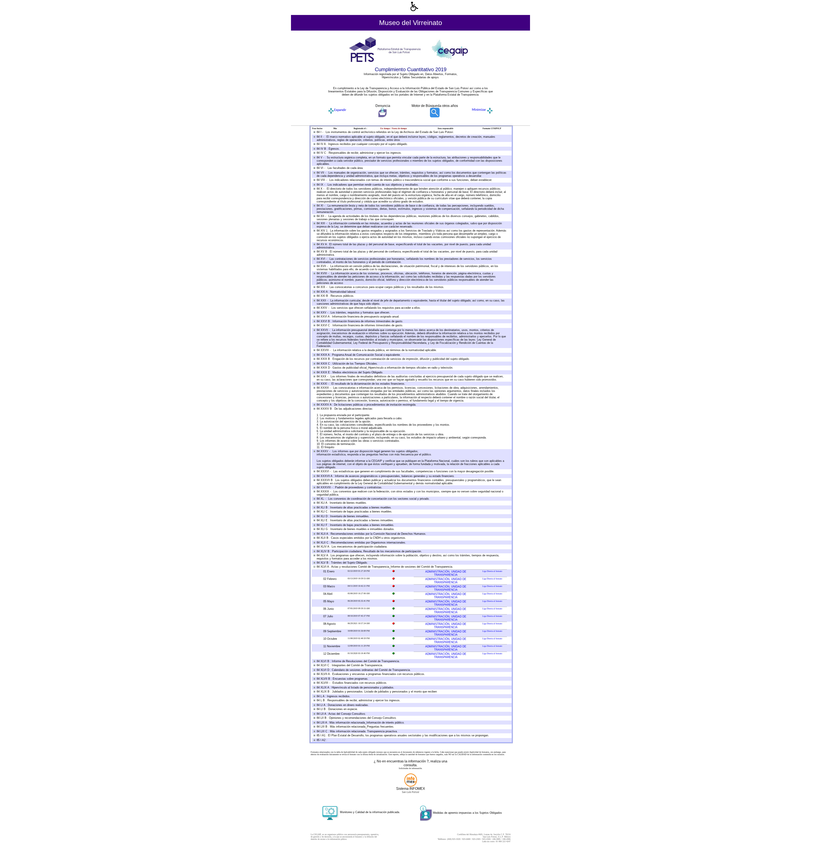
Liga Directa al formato (492, 571)
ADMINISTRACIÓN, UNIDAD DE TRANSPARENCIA (445, 573)
